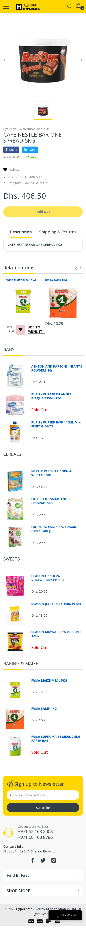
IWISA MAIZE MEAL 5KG (21, 280)
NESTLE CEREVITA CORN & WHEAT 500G (51, 473)
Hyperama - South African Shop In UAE (27, 129)
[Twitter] (43, 862)
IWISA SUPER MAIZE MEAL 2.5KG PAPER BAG (55, 739)
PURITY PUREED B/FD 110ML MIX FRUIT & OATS (55, 424)
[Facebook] (32, 862)
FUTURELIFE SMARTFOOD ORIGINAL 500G (50, 501)
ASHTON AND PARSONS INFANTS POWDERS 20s (56, 368)
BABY (8, 349)
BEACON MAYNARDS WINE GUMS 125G (56, 634)
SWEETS (11, 559)
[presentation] (76, 268)
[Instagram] (53, 862)
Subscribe (43, 808)
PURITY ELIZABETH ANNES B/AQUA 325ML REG (51, 396)
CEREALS (12, 454)
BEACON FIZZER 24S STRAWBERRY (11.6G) (47, 578)
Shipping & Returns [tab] (57, 231)
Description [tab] (21, 231)
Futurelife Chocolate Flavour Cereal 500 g (53, 529)
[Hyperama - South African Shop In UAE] (27, 7)
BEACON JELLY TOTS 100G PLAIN (56, 604)
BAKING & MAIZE (36, 183)
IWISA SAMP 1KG (56, 280)
